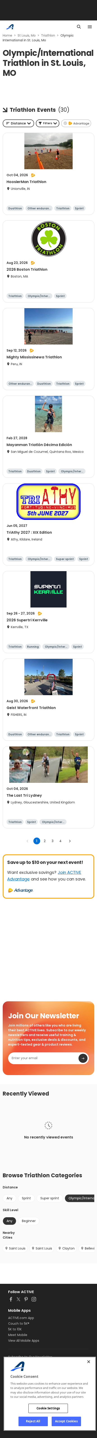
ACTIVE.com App (21, 1318)
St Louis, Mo (27, 35)
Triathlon (48, 35)
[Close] (89, 1362)
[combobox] (18, 123)
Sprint (26, 1198)
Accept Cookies (66, 1421)
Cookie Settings (48, 1408)
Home (7, 35)
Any (9, 1198)
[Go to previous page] (27, 841)
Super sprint (49, 1198)
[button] (47, 123)
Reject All (33, 1421)
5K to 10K (15, 1329)
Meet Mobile (17, 1335)
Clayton (68, 1248)
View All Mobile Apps (23, 1340)
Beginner (29, 1221)
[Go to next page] (69, 841)
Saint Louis (17, 1248)
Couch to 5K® (18, 1323)
